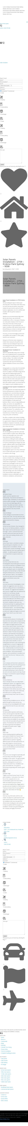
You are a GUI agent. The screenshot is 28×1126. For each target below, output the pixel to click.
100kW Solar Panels (6, 1082)
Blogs (2, 1043)
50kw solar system (5, 1080)
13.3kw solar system (6, 1074)
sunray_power (7, 269)
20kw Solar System (5, 1076)
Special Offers (4, 1098)
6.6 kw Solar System (6, 1070)
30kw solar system (5, 1078)
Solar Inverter (4, 1060)
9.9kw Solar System (5, 1072)
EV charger (3, 1064)
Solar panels (4, 1058)
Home (2, 1037)
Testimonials (4, 1041)
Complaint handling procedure (8, 1053)
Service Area (4, 1096)
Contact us (3, 1094)
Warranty (3, 1045)
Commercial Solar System (7, 1089)
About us (3, 1039)
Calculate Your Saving (6, 1047)
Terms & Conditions (6, 1051)
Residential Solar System (7, 1087)
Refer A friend (4, 1100)
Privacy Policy (4, 1049)
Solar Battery (4, 1062)
